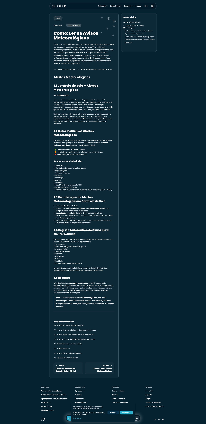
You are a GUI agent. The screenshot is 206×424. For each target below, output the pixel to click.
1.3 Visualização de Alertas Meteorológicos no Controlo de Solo (79, 199)
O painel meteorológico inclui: (68, 161)
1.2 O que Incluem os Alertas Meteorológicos (74, 133)
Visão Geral (58, 25)
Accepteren (126, 412)
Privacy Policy (77, 418)
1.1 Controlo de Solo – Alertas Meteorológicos (76, 88)
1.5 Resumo (62, 278)
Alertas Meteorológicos (72, 77)
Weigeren (113, 412)
